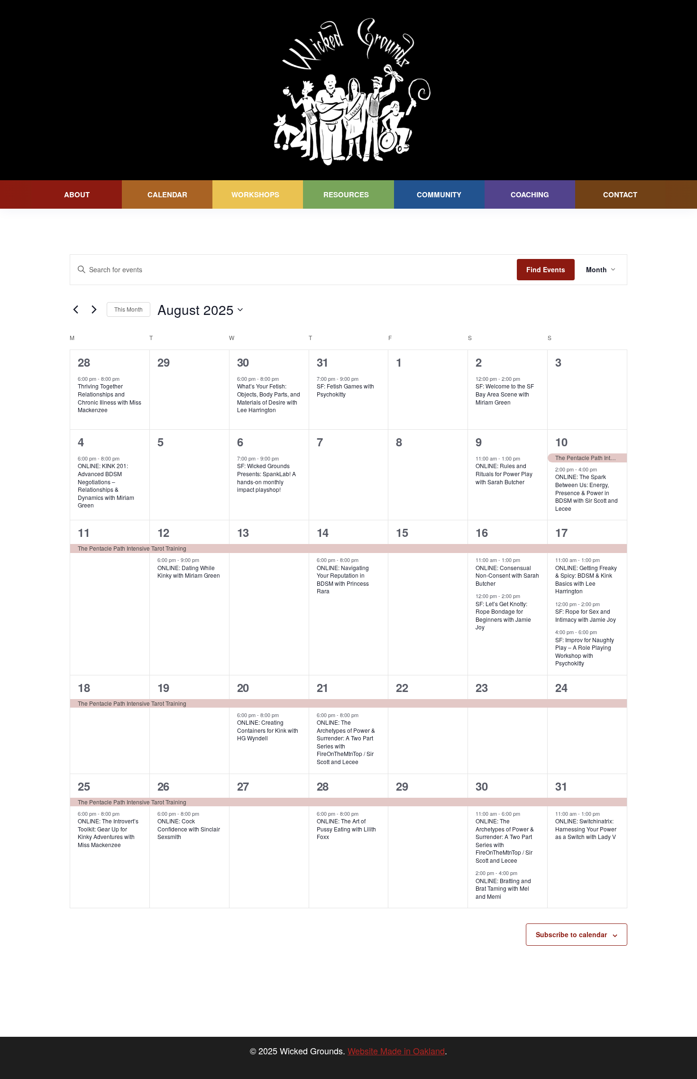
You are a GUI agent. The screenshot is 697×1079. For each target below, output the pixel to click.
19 (163, 687)
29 (402, 786)
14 (323, 532)
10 (561, 441)
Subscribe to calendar (571, 934)
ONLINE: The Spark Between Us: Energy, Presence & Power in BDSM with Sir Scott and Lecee (586, 492)
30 (243, 362)
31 (323, 362)
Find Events (545, 269)
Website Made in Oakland (396, 1050)
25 (84, 786)
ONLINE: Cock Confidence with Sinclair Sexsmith (188, 828)
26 (163, 786)
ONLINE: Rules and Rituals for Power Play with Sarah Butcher (504, 473)
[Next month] (94, 309)
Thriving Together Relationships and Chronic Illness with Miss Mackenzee (109, 398)
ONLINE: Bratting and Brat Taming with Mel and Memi (503, 888)
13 (243, 532)
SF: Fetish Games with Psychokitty (345, 390)
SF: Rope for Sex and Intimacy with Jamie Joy (585, 615)
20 (243, 687)
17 (561, 532)
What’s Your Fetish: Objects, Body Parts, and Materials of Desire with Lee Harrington (268, 398)
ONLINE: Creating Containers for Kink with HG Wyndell (267, 730)
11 (84, 532)
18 (84, 687)
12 (163, 532)
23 (481, 687)
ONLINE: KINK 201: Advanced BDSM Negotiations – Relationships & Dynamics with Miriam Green (106, 485)
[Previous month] (75, 309)
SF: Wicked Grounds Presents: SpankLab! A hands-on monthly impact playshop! (266, 477)
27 (243, 786)
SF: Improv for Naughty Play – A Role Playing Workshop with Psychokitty (584, 651)
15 (402, 532)
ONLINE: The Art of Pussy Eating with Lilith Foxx (346, 828)
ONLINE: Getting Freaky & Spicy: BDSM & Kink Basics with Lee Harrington (586, 579)
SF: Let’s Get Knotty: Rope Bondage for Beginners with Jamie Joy (503, 615)
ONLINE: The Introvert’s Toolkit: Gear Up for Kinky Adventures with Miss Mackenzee (108, 832)
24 (561, 687)
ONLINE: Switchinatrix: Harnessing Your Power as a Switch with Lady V (585, 828)
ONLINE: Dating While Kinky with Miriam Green (188, 571)
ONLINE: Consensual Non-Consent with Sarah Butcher (507, 575)
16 (481, 532)
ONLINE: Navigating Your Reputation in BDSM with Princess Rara (343, 579)
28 (84, 362)
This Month (128, 309)
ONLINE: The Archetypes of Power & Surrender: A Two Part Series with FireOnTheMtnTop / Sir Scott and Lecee (346, 741)
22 (402, 687)
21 (323, 687)
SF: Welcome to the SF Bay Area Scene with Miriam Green (505, 394)
